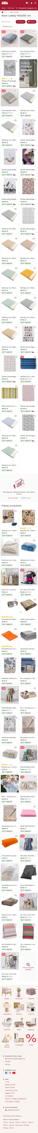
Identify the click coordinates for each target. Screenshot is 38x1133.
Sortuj (22, 22)
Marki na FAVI (10, 1087)
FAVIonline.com (8, 1116)
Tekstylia (31, 998)
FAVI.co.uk (19, 1125)
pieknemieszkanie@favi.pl (16, 1058)
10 (35, 570)
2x (11, 617)
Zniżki (31, 1045)
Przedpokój (19, 1045)
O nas (7, 1082)
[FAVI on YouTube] (13, 1073)
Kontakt (8, 1061)
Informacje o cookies (12, 1101)
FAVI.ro (18, 1122)
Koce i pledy (14, 12)
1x (11, 78)
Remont (19, 1014)
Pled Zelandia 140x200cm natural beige (15, 708)
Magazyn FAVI (9, 1093)
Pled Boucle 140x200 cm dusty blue (14, 51)
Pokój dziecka (7, 1046)
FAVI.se (11, 1125)
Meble (4, 8)
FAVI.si (11, 1128)
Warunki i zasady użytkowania (15, 1098)
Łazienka (7, 1029)
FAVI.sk (12, 1122)
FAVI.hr (31, 1122)
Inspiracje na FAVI (11, 1090)
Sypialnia (31, 1029)
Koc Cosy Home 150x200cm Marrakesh (15, 974)
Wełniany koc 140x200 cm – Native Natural (17, 140)
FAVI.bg (26, 1125)
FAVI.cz (6, 1122)
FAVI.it (5, 1125)
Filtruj (33, 22)
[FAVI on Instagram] (10, 1073)
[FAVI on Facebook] (6, 1073)
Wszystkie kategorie (26, 8)
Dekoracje (10, 8)
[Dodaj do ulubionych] (16, 61)
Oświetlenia (7, 1014)
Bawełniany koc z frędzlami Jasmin (14, 826)
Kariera (7, 1064)
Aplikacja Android (13, 1110)
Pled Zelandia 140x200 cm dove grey (15, 110)
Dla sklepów (9, 1096)
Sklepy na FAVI (10, 1084)
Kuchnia (31, 1014)
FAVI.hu (24, 1122)
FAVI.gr (5, 1128)
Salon (19, 1029)
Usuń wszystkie (13, 498)
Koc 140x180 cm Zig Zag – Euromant (14, 944)
